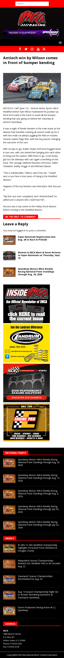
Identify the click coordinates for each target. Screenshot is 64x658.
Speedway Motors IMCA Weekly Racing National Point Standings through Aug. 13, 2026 (39, 478)
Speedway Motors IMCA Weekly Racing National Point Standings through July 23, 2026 (38, 524)
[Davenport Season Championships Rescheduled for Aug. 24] (9, 579)
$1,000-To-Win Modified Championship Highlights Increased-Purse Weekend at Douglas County (37, 547)
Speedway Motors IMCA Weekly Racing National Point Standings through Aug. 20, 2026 (36, 271)
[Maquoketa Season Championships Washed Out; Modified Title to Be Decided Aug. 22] (9, 564)
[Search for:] (32, 3)
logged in (21, 230)
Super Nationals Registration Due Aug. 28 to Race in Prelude (36, 238)
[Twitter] (26, 49)
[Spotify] (44, 49)
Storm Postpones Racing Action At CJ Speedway (36, 609)
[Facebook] (20, 49)
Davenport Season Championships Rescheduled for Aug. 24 (35, 577)
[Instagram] (32, 49)
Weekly (9, 538)
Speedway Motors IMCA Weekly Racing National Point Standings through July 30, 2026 (38, 509)
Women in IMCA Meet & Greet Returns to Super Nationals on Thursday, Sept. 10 (39, 255)
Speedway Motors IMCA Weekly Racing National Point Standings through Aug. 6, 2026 (38, 493)
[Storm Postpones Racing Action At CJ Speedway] (9, 610)
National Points (15, 452)
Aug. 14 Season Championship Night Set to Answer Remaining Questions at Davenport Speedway (38, 594)
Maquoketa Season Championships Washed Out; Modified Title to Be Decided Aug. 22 (39, 563)
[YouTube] (38, 49)
